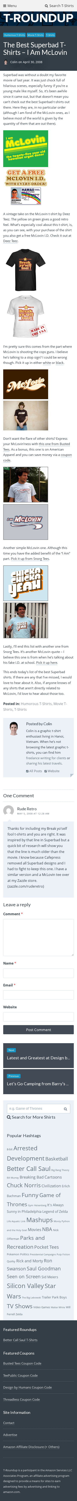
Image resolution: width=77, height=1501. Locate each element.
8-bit (10, 1149)
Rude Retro (27, 808)
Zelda (19, 1314)
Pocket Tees (46, 1247)
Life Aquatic (13, 1221)
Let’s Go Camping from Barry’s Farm (41, 1083)
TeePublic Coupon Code (20, 1375)
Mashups (39, 1220)
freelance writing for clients (46, 758)
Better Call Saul (28, 1168)
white (47, 362)
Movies (34, 1229)
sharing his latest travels (44, 763)
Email (9, 985)
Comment (13, 914)
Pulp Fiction (63, 1254)
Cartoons (53, 1177)
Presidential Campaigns (43, 1254)
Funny (30, 1195)
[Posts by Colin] (14, 729)
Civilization (51, 1185)
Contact (8, 1423)
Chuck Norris (24, 1185)
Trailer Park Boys (54, 1297)
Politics (24, 1254)
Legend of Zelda (55, 1211)
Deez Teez (10, 241)
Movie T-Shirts (35, 35)
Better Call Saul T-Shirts (20, 1340)
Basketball (56, 1159)
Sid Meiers (49, 1277)
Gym (30, 1205)
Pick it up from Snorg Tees (30, 558)
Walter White (58, 1307)
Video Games (41, 1307)
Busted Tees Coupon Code (22, 1363)
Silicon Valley (25, 1285)
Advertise (10, 1435)
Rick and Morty (29, 1260)
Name (9, 963)
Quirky (11, 1261)
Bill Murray (13, 1177)
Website (53, 771)
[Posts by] (6, 62)
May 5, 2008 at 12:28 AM (33, 813)
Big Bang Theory (60, 1170)
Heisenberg (40, 1205)
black (60, 362)
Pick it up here (46, 662)
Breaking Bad (32, 1177)
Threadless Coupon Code (21, 1399)
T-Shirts (50, 35)
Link (23, 1221)
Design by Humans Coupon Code (27, 1387)
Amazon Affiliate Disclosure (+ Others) (31, 1447)
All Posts (35, 771)
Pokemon (13, 1254)
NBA (47, 1229)
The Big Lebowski (31, 1297)
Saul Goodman (44, 1268)
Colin (14, 62)
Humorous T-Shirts (14, 35)
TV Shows (20, 1306)
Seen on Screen (24, 1276)
